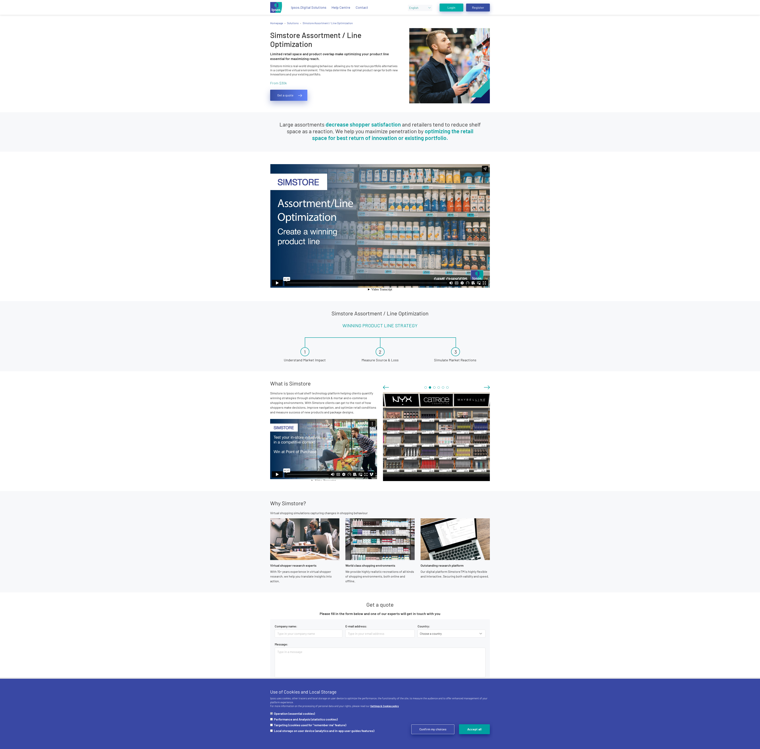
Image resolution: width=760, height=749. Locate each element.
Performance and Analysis (306, 719)
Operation (294, 713)
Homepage (276, 23)
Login (451, 7)
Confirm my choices (432, 729)
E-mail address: (356, 626)
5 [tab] (443, 387)
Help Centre (341, 7)
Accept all (474, 729)
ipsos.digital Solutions (308, 7)
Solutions (293, 23)
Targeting (310, 725)
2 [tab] (430, 387)
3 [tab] (434, 387)
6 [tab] (447, 387)
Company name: (286, 626)
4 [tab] (438, 387)
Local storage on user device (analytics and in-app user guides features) (324, 731)
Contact (362, 7)
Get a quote (285, 95)
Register (478, 7)
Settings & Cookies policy (384, 706)
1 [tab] (425, 387)
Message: (281, 644)
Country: (424, 626)
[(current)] (276, 7)
